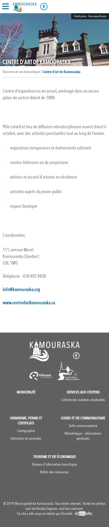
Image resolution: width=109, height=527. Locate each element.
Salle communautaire (83, 425)
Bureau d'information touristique (54, 464)
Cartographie (26, 430)
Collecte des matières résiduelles (83, 399)
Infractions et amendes (26, 438)
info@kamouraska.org (21, 289)
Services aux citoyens (83, 392)
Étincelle (67, 513)
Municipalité (26, 392)
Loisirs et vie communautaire (83, 418)
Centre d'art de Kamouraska (61, 71)
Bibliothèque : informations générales (83, 436)
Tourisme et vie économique (54, 456)
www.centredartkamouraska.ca (29, 302)
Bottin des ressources (54, 472)
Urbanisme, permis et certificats (26, 421)
